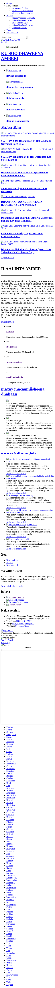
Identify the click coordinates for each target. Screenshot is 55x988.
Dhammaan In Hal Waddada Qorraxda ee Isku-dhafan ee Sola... (24, 174)
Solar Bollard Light (20, 23)
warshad (10, 332)
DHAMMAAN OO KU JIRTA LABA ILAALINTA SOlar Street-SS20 (21, 203)
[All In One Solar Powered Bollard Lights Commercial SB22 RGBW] (27, 212)
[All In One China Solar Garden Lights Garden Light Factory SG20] (27, 244)
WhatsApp (5, 642)
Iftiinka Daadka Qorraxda (22, 25)
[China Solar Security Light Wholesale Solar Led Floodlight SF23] (27, 228)
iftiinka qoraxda (15, 98)
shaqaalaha (11, 347)
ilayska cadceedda (16, 75)
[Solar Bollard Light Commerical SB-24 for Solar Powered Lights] (27, 183)
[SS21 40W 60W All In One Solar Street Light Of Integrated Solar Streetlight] (27, 136)
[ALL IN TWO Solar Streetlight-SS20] (18, 196)
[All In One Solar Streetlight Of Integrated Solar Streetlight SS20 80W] (27, 167)
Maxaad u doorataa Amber (23, 13)
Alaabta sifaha (11, 127)
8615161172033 (22, 626)
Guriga (9, 3)
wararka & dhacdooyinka (18, 453)
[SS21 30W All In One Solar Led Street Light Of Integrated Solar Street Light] (27, 151)
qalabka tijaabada (14, 377)
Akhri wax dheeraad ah (16, 473)
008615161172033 (24, 621)
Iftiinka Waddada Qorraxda (23, 18)
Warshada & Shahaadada (22, 10)
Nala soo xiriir (12, 32)
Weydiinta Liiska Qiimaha (12, 586)
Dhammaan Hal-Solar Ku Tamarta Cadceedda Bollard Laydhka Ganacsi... (27, 219)
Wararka (9, 30)
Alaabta (9, 15)
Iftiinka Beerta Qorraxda (22, 20)
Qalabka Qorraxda (19, 27)
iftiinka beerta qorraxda (19, 87)
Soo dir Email (7, 640)
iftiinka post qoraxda (18, 120)
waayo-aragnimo (14, 362)
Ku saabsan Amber (20, 8)
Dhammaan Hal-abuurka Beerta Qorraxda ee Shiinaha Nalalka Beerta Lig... (26, 251)
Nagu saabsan (12, 560)
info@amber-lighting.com (23, 623)
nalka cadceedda (15, 109)
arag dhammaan (7, 257)
